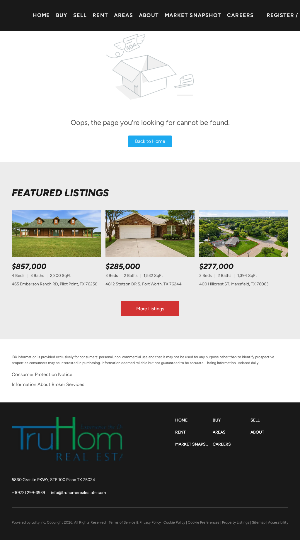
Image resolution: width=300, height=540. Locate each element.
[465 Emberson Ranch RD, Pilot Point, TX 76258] (56, 233)
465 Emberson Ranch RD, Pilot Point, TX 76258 (55, 284)
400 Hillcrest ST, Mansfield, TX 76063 (234, 284)
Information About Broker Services (48, 384)
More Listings (150, 309)
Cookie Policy (174, 522)
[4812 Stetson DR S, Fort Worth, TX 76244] (150, 233)
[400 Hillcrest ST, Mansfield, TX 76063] (243, 233)
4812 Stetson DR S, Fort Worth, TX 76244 (143, 284)
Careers (240, 15)
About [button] (149, 15)
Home (41, 15)
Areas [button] (123, 15)
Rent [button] (100, 15)
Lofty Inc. (38, 522)
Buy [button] (61, 15)
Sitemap (258, 522)
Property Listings (235, 522)
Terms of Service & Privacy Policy (135, 522)
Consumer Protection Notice (42, 374)
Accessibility (278, 522)
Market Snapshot (193, 15)
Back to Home (150, 141)
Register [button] (280, 15)
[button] (194, 420)
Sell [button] (80, 15)
